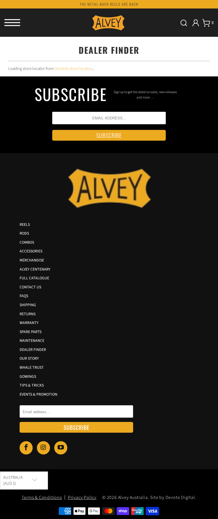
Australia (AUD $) (13, 480)
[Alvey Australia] (109, 22)
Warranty (29, 323)
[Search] (184, 23)
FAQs (24, 296)
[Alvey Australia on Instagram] (43, 447)
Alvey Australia (133, 497)
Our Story (29, 358)
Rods (24, 233)
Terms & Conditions (42, 497)
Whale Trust (32, 367)
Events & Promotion (38, 394)
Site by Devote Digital (172, 497)
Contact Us (30, 287)
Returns (27, 314)
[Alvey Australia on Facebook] (26, 447)
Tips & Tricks (32, 385)
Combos (27, 242)
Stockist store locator (73, 69)
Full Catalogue (34, 278)
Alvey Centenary (35, 269)
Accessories (31, 251)
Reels (25, 225)
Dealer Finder (33, 350)
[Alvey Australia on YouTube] (60, 447)
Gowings (28, 376)
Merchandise (32, 260)
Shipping (28, 305)
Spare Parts (30, 332)
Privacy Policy (82, 497)
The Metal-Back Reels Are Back (109, 4)
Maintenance (32, 341)
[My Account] (196, 22)
